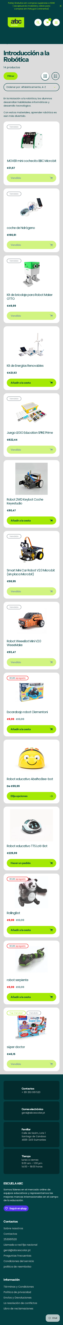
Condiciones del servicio (19, 1261)
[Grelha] (45, 76)
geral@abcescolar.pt (17, 1250)
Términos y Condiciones (19, 1287)
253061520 (10, 1239)
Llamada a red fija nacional (20, 1245)
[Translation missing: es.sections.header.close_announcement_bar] (60, 6)
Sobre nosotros (13, 1228)
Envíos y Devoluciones (18, 1297)
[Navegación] (56, 22)
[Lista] (55, 76)
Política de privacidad (17, 1292)
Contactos (10, 1234)
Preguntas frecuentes (17, 1256)
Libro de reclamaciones (18, 1308)
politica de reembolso (17, 1266)
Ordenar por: (13, 87)
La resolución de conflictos (20, 1303)
